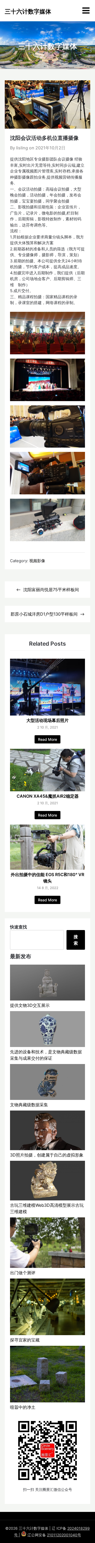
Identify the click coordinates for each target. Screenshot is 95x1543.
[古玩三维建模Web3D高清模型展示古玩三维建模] (47, 1181)
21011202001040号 (64, 1535)
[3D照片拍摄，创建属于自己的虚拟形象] (47, 1131)
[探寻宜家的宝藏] (47, 1308)
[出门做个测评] (47, 1243)
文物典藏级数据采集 (29, 1104)
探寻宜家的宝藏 (25, 1340)
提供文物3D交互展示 (30, 1005)
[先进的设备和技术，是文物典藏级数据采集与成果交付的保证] (47, 1030)
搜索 (76, 940)
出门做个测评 (22, 1272)
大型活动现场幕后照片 (47, 720)
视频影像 (37, 560)
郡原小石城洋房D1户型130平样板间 (44, 614)
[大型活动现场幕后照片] (47, 714)
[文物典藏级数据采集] (47, 1082)
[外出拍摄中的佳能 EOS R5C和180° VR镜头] (47, 868)
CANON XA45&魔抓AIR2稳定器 (48, 796)
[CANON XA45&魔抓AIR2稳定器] (47, 789)
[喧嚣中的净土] (47, 1375)
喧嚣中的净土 (22, 1407)
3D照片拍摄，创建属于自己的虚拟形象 (46, 1155)
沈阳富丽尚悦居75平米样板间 (51, 589)
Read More (47, 739)
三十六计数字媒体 (28, 11)
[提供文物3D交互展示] (47, 983)
